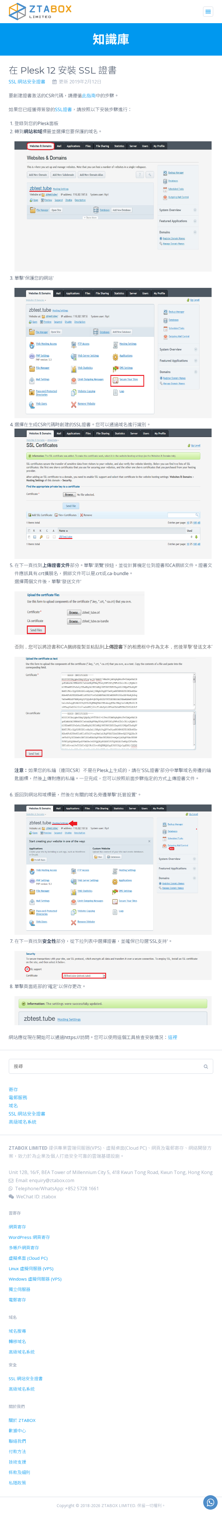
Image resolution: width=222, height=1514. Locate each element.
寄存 (13, 1089)
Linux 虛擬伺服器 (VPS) (31, 1268)
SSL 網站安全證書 (27, 81)
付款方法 (17, 1451)
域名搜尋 (17, 1331)
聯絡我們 (17, 1441)
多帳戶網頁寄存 (24, 1247)
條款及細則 (19, 1472)
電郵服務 (18, 1097)
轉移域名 (17, 1341)
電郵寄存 (17, 1300)
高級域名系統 (22, 1122)
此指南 (89, 95)
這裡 (172, 1037)
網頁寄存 (17, 1227)
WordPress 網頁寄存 (29, 1237)
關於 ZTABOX (22, 1420)
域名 (13, 1105)
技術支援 (17, 1462)
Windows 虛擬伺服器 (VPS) (35, 1279)
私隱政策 (17, 1483)
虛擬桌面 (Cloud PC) (28, 1258)
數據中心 (17, 1430)
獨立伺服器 (19, 1289)
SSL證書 (63, 109)
